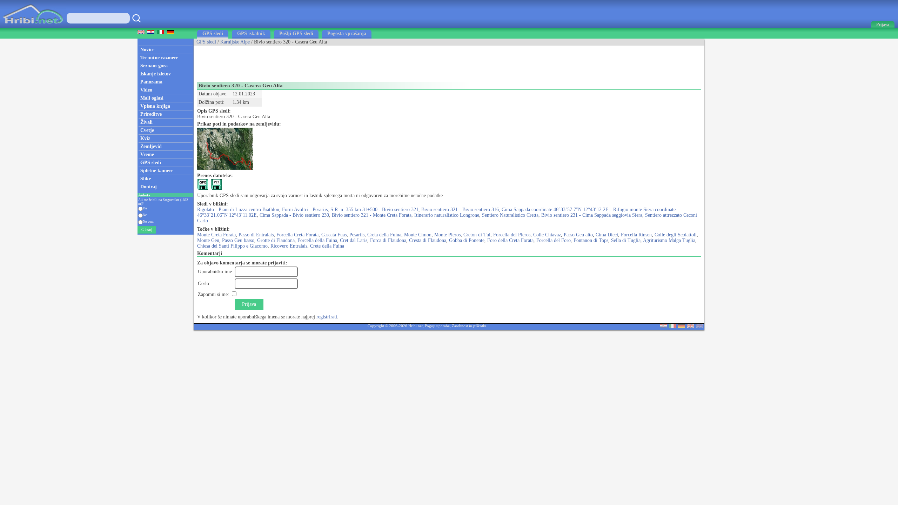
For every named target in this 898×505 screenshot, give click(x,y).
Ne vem (148, 221)
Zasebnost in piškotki (469, 326)
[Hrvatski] (663, 326)
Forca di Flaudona (388, 240)
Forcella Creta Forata (297, 234)
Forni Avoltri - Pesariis (305, 209)
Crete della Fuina (327, 246)
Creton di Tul (476, 234)
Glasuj (146, 229)
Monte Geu (208, 240)
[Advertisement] (321, 61)
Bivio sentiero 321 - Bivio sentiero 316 (460, 209)
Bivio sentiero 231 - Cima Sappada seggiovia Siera (591, 215)
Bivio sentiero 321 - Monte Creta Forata (371, 215)
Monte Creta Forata (216, 234)
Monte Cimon (417, 234)
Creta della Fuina (384, 234)
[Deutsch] (681, 326)
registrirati (326, 316)
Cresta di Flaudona (427, 240)
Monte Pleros (447, 234)
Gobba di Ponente (466, 240)
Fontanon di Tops (591, 240)
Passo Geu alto (578, 234)
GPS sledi (212, 33)
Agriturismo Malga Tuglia (669, 240)
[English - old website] (699, 326)
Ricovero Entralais (288, 246)
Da (145, 208)
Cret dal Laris (353, 240)
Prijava (249, 304)
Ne (145, 215)
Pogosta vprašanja (346, 33)
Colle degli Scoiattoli (676, 234)
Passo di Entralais (256, 234)
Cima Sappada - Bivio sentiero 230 (294, 215)
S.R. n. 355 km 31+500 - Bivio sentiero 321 (374, 209)
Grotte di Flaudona (276, 240)
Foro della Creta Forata (510, 240)
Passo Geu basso (238, 240)
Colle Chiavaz (547, 234)
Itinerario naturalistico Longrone (446, 215)
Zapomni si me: (213, 294)
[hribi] (33, 26)
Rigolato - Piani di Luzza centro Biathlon (238, 209)
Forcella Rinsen (636, 234)
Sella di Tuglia (626, 240)
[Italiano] (672, 326)
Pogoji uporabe (437, 326)
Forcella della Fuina (317, 240)
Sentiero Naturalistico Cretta (510, 215)
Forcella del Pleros (511, 234)
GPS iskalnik (251, 33)
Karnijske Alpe (235, 42)
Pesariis (356, 234)
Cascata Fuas (334, 234)
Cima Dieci (607, 234)
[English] (690, 326)
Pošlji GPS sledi (296, 33)
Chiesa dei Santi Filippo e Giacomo (232, 246)
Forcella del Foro (553, 240)
